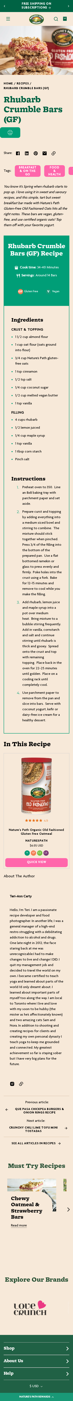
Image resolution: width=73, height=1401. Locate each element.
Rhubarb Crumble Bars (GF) (26, 88)
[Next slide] (68, 6)
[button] (56, 18)
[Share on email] (44, 153)
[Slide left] (4, 1209)
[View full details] (36, 786)
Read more (19, 1225)
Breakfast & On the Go (27, 171)
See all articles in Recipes (34, 1143)
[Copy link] (53, 153)
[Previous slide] (4, 6)
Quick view (36, 862)
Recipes (23, 83)
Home (8, 83)
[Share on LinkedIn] (26, 153)
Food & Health (54, 171)
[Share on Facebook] (17, 153)
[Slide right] (68, 1209)
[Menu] (8, 18)
